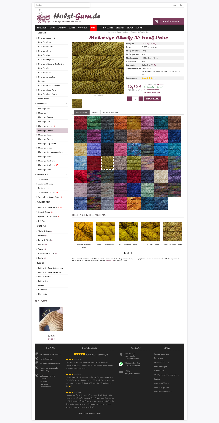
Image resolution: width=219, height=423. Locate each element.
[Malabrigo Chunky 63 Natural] (161, 182)
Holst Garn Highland (46, 60)
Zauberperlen (43, 188)
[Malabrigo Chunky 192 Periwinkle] (94, 155)
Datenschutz (159, 371)
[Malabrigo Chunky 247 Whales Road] (134, 155)
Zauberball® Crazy (45, 184)
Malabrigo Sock (44, 113)
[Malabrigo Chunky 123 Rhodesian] (120, 128)
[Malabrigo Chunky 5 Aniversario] (94, 182)
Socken (42, 258)
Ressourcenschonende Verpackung (49, 369)
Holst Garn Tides (44, 51)
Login (174, 5)
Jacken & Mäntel (46, 240)
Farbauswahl (81, 112)
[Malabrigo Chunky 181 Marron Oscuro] (147, 142)
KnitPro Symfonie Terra (50, 207)
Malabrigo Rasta (44, 169)
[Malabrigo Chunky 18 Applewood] (134, 142)
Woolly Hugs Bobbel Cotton (49, 197)
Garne (52, 28)
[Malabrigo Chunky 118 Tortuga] (107, 128)
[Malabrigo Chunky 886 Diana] (94, 209)
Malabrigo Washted (45, 139)
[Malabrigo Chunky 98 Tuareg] (147, 209)
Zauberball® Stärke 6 (48, 192)
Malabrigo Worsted (45, 117)
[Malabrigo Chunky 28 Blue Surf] (80, 168)
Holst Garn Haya (44, 55)
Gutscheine (42, 290)
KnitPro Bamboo (44, 277)
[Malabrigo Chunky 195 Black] (107, 155)
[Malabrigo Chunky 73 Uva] (120, 195)
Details (95, 112)
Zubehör (40, 263)
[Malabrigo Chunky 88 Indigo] (80, 209)
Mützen (42, 244)
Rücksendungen (160, 366)
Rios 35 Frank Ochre (150, 245)
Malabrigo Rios (44, 109)
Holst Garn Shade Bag (46, 77)
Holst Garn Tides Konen (47, 94)
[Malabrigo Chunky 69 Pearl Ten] (94, 195)
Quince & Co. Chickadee (47, 217)
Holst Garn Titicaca (45, 47)
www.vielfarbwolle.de (162, 392)
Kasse (182, 5)
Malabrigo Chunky (45, 130)
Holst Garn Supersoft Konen (49, 86)
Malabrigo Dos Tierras (46, 161)
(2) (155, 78)
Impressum (158, 358)
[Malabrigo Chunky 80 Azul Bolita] (134, 195)
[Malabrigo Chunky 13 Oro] (134, 128)
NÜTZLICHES (108, 28)
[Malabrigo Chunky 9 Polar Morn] (107, 209)
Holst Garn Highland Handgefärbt (51, 64)
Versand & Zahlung (161, 362)
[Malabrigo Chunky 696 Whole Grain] (107, 195)
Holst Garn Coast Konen (47, 90)
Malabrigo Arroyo (45, 148)
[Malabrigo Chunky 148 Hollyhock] (94, 142)
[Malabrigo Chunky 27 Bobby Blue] (174, 155)
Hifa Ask (41, 221)
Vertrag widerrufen (161, 354)
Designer (120, 28)
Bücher (41, 285)
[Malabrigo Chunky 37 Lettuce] (134, 168)
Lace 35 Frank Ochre (106, 245)
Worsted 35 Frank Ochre (83, 246)
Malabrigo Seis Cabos (48, 165)
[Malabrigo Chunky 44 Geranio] (80, 182)
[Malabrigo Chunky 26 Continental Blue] (161, 155)
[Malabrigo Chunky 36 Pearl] (120, 168)
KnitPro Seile (43, 281)
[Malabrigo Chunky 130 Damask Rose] (147, 128)
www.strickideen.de (162, 383)
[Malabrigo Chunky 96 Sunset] (134, 209)
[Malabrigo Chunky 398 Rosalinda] (147, 168)
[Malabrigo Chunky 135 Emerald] (161, 128)
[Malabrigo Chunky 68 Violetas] (174, 182)
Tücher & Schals (46, 231)
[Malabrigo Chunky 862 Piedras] (161, 195)
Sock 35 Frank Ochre (128, 245)
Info (154, 65)
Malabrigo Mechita (45, 126)
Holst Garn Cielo (44, 68)
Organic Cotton (44, 212)
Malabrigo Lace (44, 122)
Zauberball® (43, 179)
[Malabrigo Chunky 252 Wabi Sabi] (147, 155)
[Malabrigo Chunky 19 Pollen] (80, 155)
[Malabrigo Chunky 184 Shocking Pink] (161, 142)
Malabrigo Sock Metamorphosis (50, 152)
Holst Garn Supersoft (46, 38)
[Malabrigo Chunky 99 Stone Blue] (161, 209)
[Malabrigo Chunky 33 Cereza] (94, 168)
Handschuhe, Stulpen (47, 253)
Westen (42, 249)
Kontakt (139, 28)
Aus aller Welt (43, 202)
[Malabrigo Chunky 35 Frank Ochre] (77, 103)
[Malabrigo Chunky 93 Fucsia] (120, 209)
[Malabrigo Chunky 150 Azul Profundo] (107, 142)
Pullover (43, 236)
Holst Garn (42, 33)
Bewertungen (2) (110, 112)
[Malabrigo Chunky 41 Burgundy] (161, 168)
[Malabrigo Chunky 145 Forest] (80, 142)
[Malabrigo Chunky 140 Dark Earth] (174, 128)
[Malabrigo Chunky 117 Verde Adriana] (94, 128)
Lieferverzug (110, 260)
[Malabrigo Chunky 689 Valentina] (80, 195)
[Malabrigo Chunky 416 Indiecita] (174, 168)
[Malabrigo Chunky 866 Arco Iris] (174, 195)
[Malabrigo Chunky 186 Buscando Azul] (174, 142)
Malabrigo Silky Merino (47, 143)
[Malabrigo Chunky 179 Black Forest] (120, 142)
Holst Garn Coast (44, 42)
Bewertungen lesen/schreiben (89, 413)
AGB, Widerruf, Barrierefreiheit (166, 375)
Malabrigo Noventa (45, 135)
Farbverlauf (42, 174)
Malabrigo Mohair (45, 156)
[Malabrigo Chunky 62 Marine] (147, 182)
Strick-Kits (42, 28)
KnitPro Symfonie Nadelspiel (49, 272)
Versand (160, 84)
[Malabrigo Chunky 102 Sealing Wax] (80, 128)
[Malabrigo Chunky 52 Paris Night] (120, 182)
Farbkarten (42, 81)
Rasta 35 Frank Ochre (173, 245)
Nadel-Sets (42, 294)
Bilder (130, 28)
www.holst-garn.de (161, 387)
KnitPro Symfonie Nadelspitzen (50, 268)
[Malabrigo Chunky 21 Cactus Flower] (120, 155)
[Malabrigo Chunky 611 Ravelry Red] (134, 182)
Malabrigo (41, 103)
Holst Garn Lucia (44, 73)
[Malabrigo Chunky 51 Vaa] (107, 182)
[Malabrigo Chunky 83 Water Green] (147, 195)
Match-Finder (43, 99)
